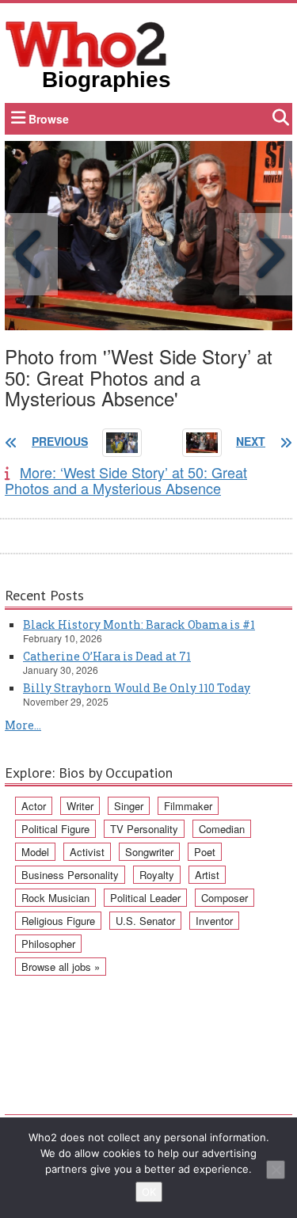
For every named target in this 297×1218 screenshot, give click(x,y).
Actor (33, 805)
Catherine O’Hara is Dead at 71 (107, 656)
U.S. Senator (145, 920)
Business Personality (70, 874)
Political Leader (145, 897)
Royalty (156, 874)
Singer (128, 805)
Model (35, 851)
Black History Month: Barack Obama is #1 (139, 624)
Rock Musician (55, 897)
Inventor (214, 920)
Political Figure (55, 828)
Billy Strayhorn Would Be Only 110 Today (136, 687)
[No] (275, 1169)
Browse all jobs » (60, 966)
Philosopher (48, 943)
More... (23, 725)
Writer (80, 805)
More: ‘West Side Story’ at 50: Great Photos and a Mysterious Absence (126, 480)
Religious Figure (58, 920)
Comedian (222, 828)
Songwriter (149, 851)
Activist (87, 851)
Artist (207, 874)
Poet (204, 851)
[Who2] (86, 43)
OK (149, 1192)
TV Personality (144, 828)
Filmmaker (188, 805)
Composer (224, 897)
